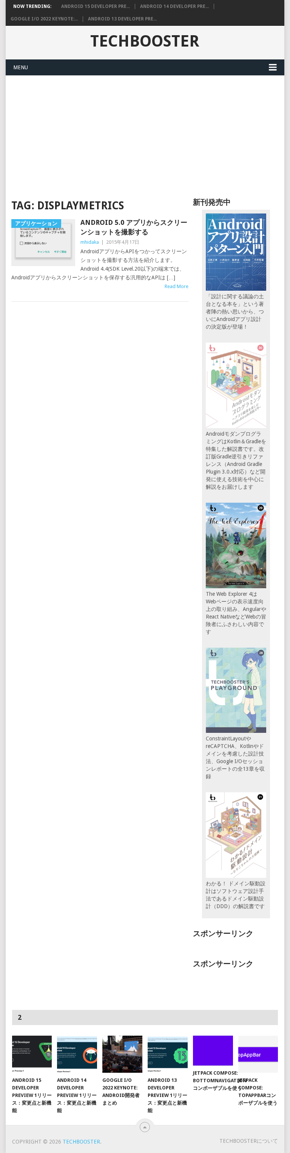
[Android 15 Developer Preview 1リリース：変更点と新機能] (32, 1054)
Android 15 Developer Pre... (95, 6)
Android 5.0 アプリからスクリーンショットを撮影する (133, 227)
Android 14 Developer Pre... (174, 6)
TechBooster (144, 41)
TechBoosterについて (248, 1141)
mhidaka (89, 242)
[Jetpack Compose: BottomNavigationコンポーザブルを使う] (213, 1051)
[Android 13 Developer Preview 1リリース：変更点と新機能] (168, 1054)
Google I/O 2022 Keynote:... (44, 19)
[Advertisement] (145, 132)
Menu (20, 67)
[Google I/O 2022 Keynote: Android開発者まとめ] (122, 1054)
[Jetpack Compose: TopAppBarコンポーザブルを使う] (258, 1054)
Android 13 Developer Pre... (122, 19)
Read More (176, 286)
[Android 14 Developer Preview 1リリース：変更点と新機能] (77, 1054)
